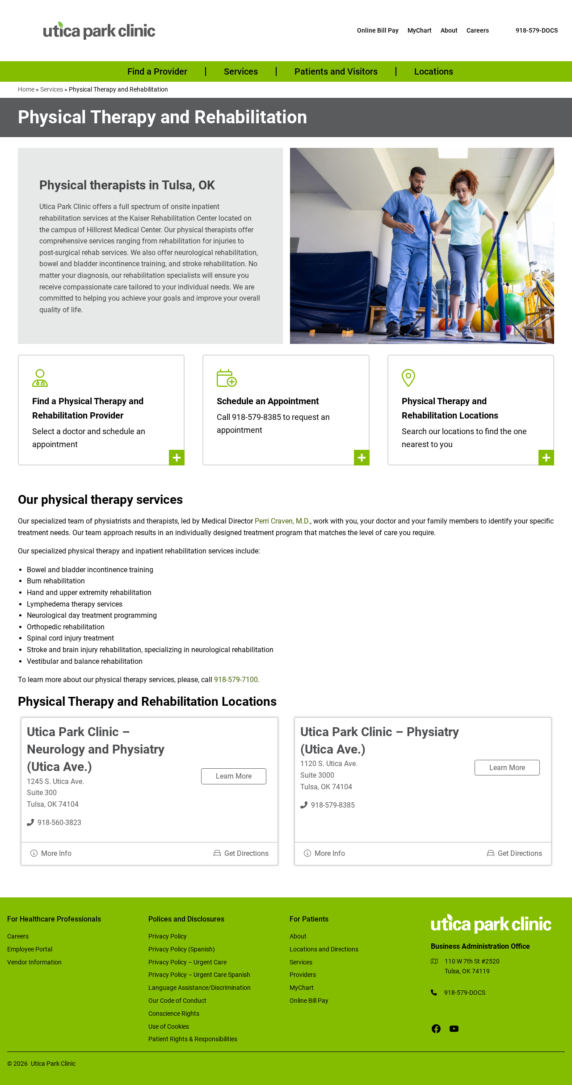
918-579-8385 (333, 805)
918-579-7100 (236, 679)
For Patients (309, 919)
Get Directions (246, 853)
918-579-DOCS (537, 30)
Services (51, 89)
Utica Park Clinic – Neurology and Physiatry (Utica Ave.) (95, 749)
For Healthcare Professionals (54, 919)
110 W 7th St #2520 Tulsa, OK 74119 (472, 966)
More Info (56, 853)
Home (26, 89)
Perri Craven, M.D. (282, 521)
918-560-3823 (59, 822)
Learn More (234, 776)
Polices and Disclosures (186, 919)
